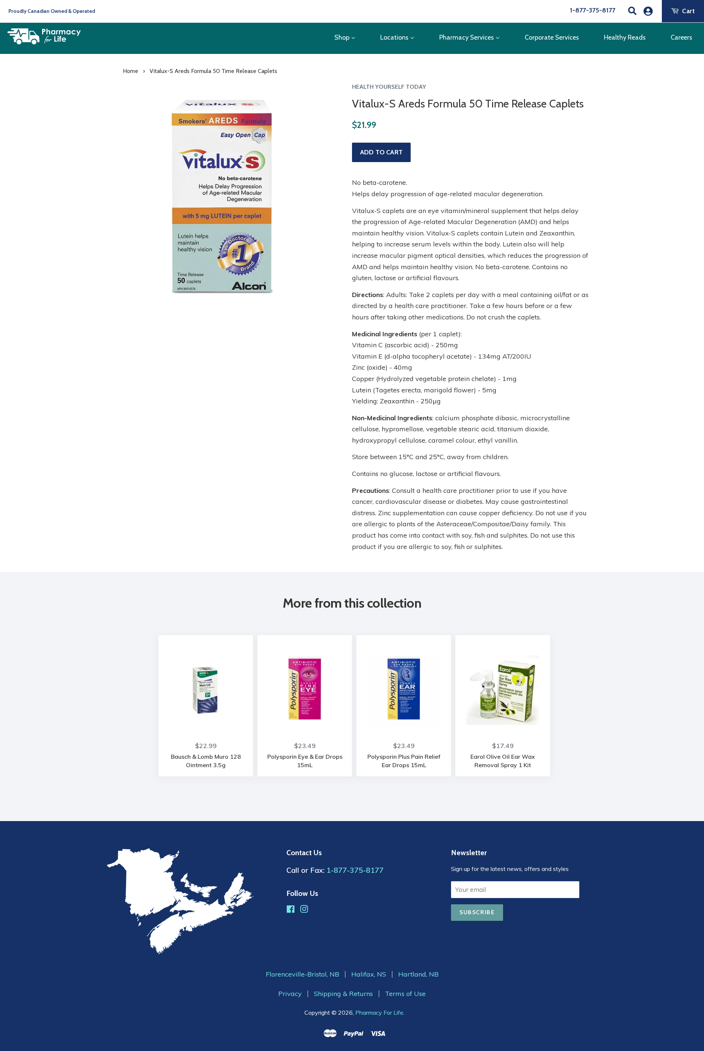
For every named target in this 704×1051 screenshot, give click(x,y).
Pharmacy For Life (379, 1012)
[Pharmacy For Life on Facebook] (290, 910)
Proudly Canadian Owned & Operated (51, 11)
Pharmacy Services (467, 37)
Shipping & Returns (343, 993)
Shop (342, 37)
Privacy (290, 993)
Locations (395, 37)
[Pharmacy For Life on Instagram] (304, 910)
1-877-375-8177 (592, 10)
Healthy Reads (625, 37)
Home (130, 70)
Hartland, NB (418, 974)
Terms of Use (405, 993)
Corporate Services (552, 37)
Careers (681, 37)
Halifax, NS (368, 974)
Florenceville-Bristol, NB (302, 974)
